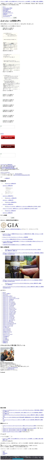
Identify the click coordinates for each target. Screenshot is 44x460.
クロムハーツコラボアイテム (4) (9, 323)
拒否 (15, 458)
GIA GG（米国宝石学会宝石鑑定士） (8, 168)
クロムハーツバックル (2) (8, 324)
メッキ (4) (5, 337)
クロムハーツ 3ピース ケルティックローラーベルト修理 (14, 429)
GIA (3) (4, 292)
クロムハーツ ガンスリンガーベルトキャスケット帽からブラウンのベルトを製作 (19, 425)
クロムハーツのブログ (5, 172)
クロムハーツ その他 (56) (8, 299)
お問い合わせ (5, 10)
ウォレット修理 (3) (6, 293)
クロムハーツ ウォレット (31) (9, 297)
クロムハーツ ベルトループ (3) (9, 311)
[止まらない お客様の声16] (10, 202)
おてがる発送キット (7, 9)
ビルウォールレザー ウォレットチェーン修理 (12, 431)
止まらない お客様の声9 (8, 185)
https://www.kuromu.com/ (13, 367)
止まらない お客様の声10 (8, 195)
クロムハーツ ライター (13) (9, 317)
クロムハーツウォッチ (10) (8, 322)
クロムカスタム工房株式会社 (6, 164)
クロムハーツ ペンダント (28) (9, 312)
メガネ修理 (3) (6, 336)
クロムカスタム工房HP (7, 8)
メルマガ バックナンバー (8, 12)
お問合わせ (5, 453)
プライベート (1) (6, 335)
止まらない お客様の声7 (8, 212)
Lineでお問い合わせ (7, 11)
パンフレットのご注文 (7, 15)
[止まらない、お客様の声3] (10, 198)
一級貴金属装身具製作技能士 (7, 167)
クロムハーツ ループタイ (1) (9, 319)
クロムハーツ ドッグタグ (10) (9, 303)
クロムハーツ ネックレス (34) (9, 304)
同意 (13, 458)
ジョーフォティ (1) (6, 328)
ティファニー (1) (6, 333)
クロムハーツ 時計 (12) (8, 321)
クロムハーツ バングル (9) (8, 305)
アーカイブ (2, 436)
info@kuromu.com (11, 165)
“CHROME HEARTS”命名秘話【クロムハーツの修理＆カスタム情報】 (17, 244)
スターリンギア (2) (6, 329)
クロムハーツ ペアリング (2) (9, 310)
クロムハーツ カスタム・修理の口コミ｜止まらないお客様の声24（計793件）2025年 (20, 208)
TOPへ (4, 454)
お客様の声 (5, 14)
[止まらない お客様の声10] (9, 193)
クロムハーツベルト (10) (8, 325)
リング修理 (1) (6, 339)
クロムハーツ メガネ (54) (8, 315)
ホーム (4, 6)
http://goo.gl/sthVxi (18, 173)
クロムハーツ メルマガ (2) (8, 316)
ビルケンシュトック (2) (7, 334)
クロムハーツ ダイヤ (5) (8, 300)
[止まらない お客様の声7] (10, 210)
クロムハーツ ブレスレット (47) (9, 309)
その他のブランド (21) (7, 331)
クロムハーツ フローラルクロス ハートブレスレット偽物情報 (15, 237)
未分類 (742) (5, 341)
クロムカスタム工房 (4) (7, 296)
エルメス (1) (5, 294)
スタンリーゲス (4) (6, 330)
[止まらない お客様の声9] (10, 183)
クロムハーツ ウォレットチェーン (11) (11, 298)
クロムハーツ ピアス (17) (8, 306)
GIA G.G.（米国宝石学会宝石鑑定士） (14, 229)
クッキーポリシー (6, 16)
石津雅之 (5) (5, 342)
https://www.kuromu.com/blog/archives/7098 (21, 174)
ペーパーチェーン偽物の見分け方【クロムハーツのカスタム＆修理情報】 (18, 239)
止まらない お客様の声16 (8, 204)
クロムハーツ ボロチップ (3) (9, 313)
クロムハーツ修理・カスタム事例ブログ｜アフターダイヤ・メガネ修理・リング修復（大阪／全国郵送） (22, 1)
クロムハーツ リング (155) (8, 318)
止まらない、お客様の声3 (8, 200)
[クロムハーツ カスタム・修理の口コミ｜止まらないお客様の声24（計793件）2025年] (23, 206)
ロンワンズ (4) (6, 340)
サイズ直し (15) (6, 327)
